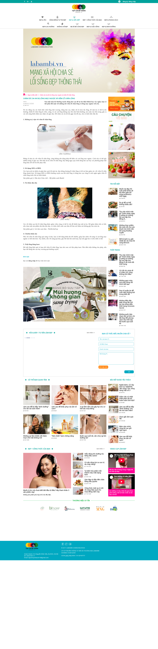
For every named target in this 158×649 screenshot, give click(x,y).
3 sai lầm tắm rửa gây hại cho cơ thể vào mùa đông (92, 408)
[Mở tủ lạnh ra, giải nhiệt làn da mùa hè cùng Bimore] (113, 241)
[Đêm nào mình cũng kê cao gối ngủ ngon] (113, 429)
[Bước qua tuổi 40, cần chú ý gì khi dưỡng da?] (93, 424)
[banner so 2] (121, 165)
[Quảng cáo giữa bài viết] (64, 294)
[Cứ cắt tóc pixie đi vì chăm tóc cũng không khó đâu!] (113, 273)
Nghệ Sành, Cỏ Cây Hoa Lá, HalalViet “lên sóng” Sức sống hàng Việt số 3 (127, 387)
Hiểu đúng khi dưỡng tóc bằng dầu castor (94, 455)
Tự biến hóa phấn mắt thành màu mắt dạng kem (93, 473)
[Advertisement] (79, 528)
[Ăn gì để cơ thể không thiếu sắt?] (113, 205)
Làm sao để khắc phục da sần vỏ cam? (64, 408)
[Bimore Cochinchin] (109, 508)
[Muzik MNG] (79, 508)
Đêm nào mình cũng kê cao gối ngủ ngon (125, 428)
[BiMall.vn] (94, 508)
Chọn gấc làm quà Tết (126, 418)
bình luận (47, 261)
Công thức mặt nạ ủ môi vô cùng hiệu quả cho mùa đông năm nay (93, 490)
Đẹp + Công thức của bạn (39, 449)
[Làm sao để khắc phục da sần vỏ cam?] (65, 395)
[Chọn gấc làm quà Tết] (113, 419)
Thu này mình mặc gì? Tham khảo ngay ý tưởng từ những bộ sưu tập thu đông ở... (127, 215)
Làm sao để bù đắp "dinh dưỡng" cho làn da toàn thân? (36, 408)
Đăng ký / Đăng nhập (129, 1)
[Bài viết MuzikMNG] (121, 109)
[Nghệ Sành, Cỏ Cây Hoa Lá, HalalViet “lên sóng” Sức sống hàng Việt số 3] (113, 387)
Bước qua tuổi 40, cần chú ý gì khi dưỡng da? (93, 437)
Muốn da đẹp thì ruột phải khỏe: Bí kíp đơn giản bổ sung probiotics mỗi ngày (126, 192)
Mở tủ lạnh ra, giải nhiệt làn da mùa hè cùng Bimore (127, 241)
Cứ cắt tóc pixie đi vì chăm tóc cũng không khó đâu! (126, 272)
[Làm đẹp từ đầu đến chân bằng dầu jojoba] (78, 482)
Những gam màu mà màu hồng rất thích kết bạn (126, 282)
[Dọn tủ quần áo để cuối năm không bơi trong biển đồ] (113, 293)
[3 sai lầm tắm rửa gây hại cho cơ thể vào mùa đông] (93, 395)
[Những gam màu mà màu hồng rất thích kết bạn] (113, 283)
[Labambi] (79, 8)
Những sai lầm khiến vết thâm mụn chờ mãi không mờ (35, 437)
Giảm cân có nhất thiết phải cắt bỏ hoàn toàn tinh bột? (127, 398)
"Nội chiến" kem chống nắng (63, 436)
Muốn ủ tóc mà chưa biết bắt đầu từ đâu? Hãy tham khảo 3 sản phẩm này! (46, 491)
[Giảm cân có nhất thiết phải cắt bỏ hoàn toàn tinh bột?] (113, 399)
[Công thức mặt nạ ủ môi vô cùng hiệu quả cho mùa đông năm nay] (78, 491)
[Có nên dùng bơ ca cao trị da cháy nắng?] (78, 465)
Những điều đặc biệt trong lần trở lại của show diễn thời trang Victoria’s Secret (126, 304)
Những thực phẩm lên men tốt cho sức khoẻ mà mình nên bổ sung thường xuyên (127, 229)
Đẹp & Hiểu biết (32, 95)
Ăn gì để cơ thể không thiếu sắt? (125, 203)
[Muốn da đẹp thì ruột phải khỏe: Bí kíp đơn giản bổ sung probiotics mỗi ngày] (113, 191)
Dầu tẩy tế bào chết (41, 178)
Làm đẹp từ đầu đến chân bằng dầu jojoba (94, 480)
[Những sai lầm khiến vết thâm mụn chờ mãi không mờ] (36, 424)
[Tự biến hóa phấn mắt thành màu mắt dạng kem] (78, 474)
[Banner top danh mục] (79, 61)
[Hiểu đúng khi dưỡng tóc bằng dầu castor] (78, 456)
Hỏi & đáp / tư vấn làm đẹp (40, 333)
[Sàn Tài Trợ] (63, 508)
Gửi (129, 372)
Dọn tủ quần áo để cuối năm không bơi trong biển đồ (127, 292)
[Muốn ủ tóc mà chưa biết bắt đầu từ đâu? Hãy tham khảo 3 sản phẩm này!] (47, 470)
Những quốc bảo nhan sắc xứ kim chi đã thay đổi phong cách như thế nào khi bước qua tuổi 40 (127, 318)
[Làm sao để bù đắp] (36, 395)
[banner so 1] (121, 137)
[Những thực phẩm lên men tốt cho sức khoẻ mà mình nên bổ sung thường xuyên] (113, 227)
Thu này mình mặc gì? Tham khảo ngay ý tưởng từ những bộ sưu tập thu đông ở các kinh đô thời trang (127, 259)
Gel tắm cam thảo (41, 229)
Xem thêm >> (91, 332)
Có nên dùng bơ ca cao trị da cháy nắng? (94, 463)
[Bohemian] (48, 508)
